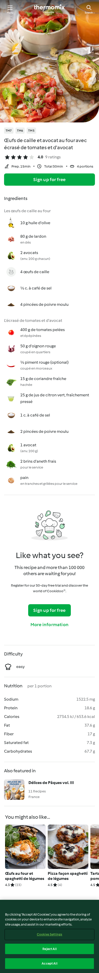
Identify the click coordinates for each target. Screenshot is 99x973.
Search (89, 12)
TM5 (31, 130)
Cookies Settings (49, 934)
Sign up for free (49, 179)
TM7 (9, 130)
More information (49, 624)
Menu (10, 12)
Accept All (49, 963)
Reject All (49, 949)
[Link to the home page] (49, 9)
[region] (49, 936)
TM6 (20, 130)
